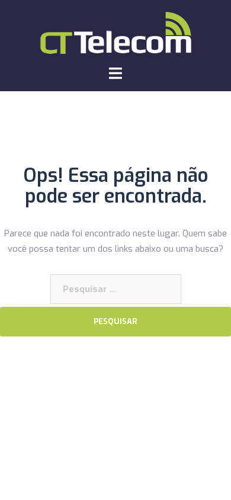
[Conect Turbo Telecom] (115, 32)
